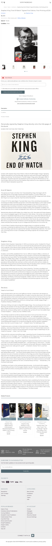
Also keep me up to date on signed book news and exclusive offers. (20, 88)
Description (4, 108)
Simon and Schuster (6, 521)
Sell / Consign (4, 493)
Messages (29, 511)
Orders (29, 509)
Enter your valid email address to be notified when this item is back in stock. (21, 81)
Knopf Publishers (5, 523)
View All (3, 528)
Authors (29, 495)
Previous (2, 67)
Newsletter (4, 491)
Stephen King (29, 13)
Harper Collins (5, 524)
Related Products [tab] (5, 396)
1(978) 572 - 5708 (10, 452)
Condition (3, 112)
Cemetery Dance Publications (9, 511)
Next (49, 67)
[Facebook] (32, 535)
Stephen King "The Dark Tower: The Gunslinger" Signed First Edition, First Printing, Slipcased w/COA (41, 429)
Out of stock (8, 419)
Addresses (29, 513)
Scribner (3, 526)
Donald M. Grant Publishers (8, 515)
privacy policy (42, 541)
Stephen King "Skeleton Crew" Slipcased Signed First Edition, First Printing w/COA (25, 427)
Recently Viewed (31, 515)
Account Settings (31, 517)
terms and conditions (32, 541)
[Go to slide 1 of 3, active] (24, 71)
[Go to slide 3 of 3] (27, 71)
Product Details (5, 116)
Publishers (30, 493)
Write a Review (22, 18)
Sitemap (3, 495)
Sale (28, 499)
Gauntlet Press (5, 519)
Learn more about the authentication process (26, 103)
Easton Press (4, 509)
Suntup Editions (5, 513)
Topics (28, 497)
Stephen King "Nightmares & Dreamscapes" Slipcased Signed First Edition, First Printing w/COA (9, 428)
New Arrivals (30, 491)
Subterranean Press (6, 517)
